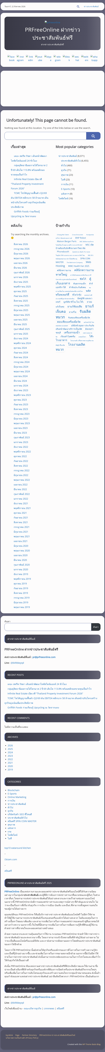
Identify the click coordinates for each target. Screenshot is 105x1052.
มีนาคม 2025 (20, 324)
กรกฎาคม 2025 (21, 305)
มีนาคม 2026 (20, 267)
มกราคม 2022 (21, 498)
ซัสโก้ (83, 279)
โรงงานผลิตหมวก (70, 347)
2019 (10, 769)
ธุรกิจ (64, 170)
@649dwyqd (17, 662)
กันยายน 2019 (21, 588)
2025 (10, 748)
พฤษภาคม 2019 (22, 607)
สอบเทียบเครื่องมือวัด (69, 321)
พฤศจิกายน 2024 (22, 343)
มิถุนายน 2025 (21, 310)
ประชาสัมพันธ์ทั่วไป (71, 160)
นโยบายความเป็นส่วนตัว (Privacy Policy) (22, 1038)
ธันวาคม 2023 (21, 390)
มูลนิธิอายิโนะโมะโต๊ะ (74, 301)
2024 (10, 752)
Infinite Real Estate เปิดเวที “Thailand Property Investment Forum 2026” (27, 184)
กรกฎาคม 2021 (21, 526)
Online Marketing (17, 797)
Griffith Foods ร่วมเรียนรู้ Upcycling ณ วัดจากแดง (33, 707)
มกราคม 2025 (21, 333)
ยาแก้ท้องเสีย (74, 306)
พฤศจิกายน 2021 (22, 508)
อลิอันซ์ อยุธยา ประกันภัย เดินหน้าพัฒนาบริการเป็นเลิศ (75, 327)
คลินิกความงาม (64, 270)
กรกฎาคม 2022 (21, 470)
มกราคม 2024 (21, 385)
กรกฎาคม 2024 (21, 361)
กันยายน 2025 (21, 295)
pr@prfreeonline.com (44, 657)
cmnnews (49, 1008)
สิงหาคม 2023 (21, 409)
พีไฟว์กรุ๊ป (76, 294)
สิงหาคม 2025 (21, 300)
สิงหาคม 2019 (21, 592)
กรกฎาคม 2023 (21, 413)
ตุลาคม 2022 (20, 456)
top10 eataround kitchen (17, 847)
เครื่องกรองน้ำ (72, 332)
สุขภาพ (64, 174)
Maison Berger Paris (66, 241)
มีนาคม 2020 (20, 559)
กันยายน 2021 (21, 517)
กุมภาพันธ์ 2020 (22, 564)
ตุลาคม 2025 (20, 291)
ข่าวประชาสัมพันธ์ (91, 6)
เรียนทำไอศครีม (68, 336)
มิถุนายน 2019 (21, 602)
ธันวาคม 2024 (21, 338)
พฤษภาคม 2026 (22, 258)
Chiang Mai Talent (63, 235)
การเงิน (65, 184)
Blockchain (13, 790)
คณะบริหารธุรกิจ (32, 1008)
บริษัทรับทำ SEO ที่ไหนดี (20, 814)
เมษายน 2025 (21, 319)
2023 (10, 755)
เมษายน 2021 (21, 541)
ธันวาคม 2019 (21, 574)
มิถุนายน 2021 (21, 531)
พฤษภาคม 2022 (22, 479)
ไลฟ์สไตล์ (63, 198)
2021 (10, 762)
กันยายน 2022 (21, 460)
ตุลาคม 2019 (20, 583)
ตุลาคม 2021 (20, 512)
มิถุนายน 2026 (21, 253)
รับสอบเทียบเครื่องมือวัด (79, 317)
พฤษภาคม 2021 (22, 536)
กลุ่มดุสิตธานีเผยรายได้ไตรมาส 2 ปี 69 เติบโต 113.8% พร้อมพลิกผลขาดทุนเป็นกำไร (29, 170)
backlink (9, 1035)
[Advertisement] (52, 88)
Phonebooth (63, 251)
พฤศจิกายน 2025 (22, 286)
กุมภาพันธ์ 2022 (22, 493)
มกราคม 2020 (21, 569)
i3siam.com (10, 859)
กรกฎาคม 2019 (21, 597)
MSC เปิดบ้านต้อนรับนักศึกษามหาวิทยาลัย (75, 246)
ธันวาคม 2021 (21, 503)
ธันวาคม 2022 (21, 446)
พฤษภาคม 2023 (22, 423)
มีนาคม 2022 (20, 489)
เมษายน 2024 (21, 376)
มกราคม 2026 (21, 277)
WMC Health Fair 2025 (78, 266)
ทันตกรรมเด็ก (79, 283)
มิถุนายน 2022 (21, 475)
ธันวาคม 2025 (21, 281)
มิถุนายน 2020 (21, 545)
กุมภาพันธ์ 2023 (22, 437)
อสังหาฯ (65, 193)
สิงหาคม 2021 (21, 522)
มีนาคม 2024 (20, 380)
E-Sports (65, 188)
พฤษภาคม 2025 (22, 314)
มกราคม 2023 (21, 442)
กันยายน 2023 (21, 404)
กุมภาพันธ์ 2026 (22, 272)
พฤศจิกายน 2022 (22, 451)
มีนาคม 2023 (20, 432)
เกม (9, 831)
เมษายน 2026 (21, 262)
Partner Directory (29, 1035)
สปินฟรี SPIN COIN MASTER (22, 821)
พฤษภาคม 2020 (22, 550)
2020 (10, 766)
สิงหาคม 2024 (21, 357)
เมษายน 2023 (21, 427)
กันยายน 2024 (21, 352)
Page (17, 1035)
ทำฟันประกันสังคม (77, 287)
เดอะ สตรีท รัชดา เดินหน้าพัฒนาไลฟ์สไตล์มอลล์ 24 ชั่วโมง (37, 684)
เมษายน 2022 (21, 484)
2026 (10, 745)
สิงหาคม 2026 (21, 244)
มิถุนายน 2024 (21, 366)
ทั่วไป (63, 165)
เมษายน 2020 (21, 555)
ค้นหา (7, 621)
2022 (10, 759)
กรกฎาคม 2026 (21, 248)
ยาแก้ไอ (72, 312)
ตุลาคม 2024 (20, 347)
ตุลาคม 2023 (20, 399)
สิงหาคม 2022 (21, 465)
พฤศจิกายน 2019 (22, 578)
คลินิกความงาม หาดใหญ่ (75, 272)
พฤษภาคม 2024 (22, 371)
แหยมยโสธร (82, 337)
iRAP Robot (80, 237)
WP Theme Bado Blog (91, 1044)
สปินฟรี (8, 870)
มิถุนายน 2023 (21, 418)
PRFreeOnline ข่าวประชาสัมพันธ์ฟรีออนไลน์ (57, 1035)
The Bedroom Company (75, 262)
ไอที (63, 179)
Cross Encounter (77, 235)
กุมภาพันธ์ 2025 (22, 328)
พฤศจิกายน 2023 (22, 394)
